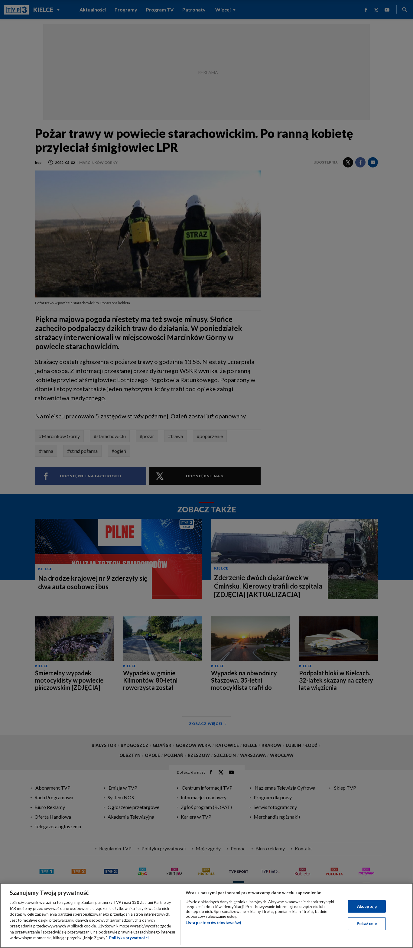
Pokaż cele (367, 923)
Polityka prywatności (129, 937)
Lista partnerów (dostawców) (213, 922)
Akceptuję (367, 906)
